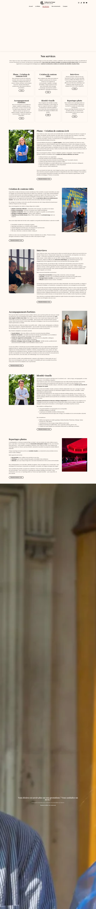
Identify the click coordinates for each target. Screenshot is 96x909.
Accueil (31, 6)
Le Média (37, 6)
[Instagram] (78, 2)
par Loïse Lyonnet (48, 3)
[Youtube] (86, 2)
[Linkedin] (84, 2)
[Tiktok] (81, 2)
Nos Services (46, 6)
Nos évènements (56, 6)
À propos (65, 6)
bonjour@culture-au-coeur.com (48, 805)
